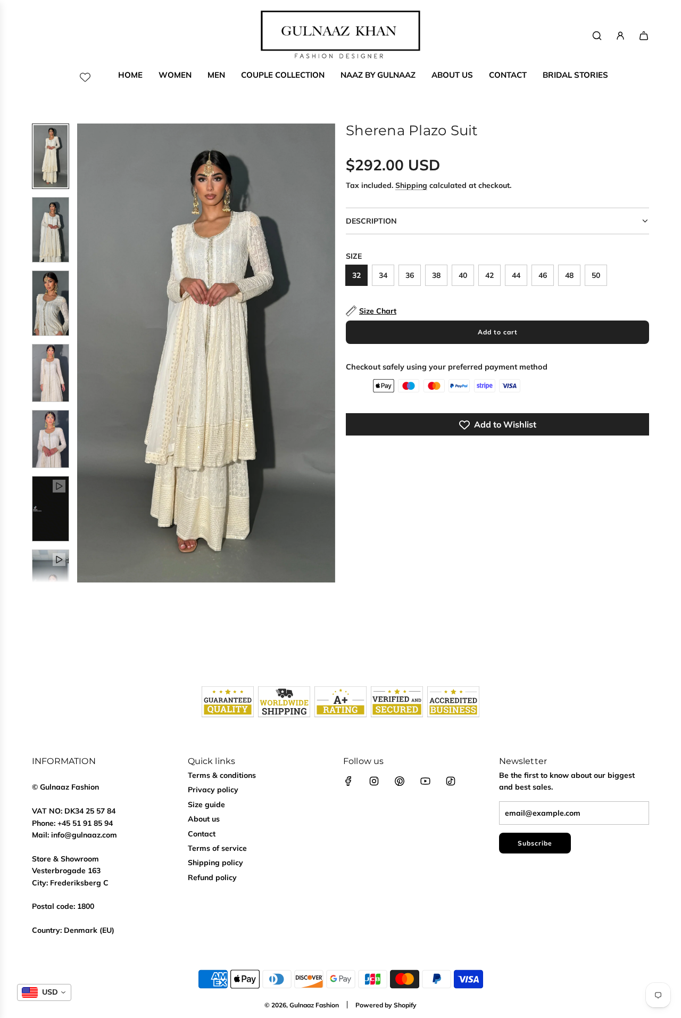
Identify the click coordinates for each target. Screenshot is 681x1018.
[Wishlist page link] (85, 77)
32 (356, 275)
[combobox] (44, 992)
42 (489, 275)
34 (383, 275)
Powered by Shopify (386, 1005)
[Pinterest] (399, 781)
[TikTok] (450, 781)
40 (463, 275)
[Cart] (643, 35)
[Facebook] (348, 781)
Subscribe (535, 843)
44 (516, 275)
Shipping (411, 186)
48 (569, 275)
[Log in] (620, 35)
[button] (85, 353)
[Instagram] (374, 781)
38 (436, 275)
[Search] (597, 35)
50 (596, 275)
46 (542, 275)
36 (409, 275)
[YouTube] (425, 781)
